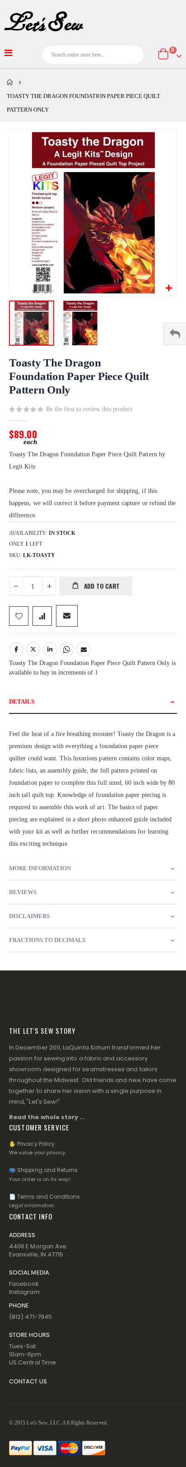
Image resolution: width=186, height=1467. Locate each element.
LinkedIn (50, 649)
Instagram (24, 1292)
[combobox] (93, 55)
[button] (169, 288)
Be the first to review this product (89, 409)
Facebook (16, 649)
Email (83, 649)
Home (10, 82)
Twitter (33, 649)
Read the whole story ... (47, 1117)
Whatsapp (67, 649)
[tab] (93, 702)
